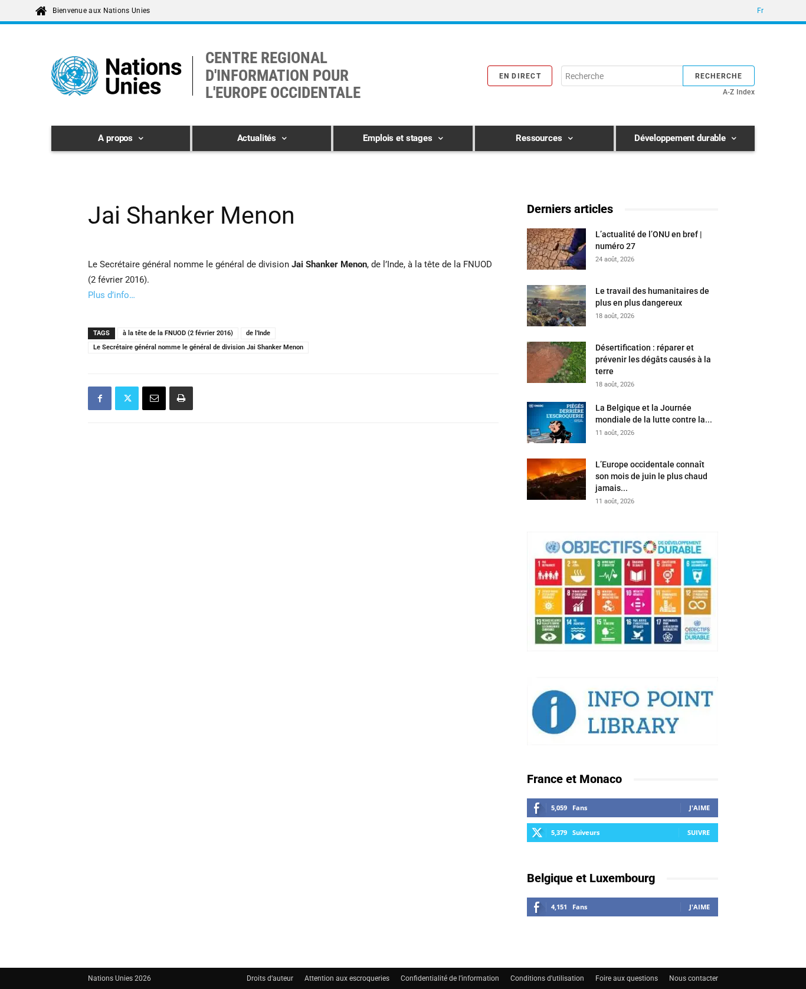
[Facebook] (100, 398)
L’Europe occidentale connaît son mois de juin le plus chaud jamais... (651, 476)
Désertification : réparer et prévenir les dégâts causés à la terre (653, 359)
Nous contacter (693, 978)
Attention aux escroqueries (346, 978)
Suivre (698, 832)
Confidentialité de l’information (450, 978)
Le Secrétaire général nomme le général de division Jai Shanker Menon (198, 347)
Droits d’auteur (270, 978)
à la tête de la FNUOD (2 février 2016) (178, 333)
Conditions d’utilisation (547, 978)
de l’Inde (258, 333)
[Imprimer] (181, 398)
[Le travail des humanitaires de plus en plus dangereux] (556, 307)
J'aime (699, 807)
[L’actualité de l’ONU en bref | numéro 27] (556, 250)
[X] (127, 398)
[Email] (154, 398)
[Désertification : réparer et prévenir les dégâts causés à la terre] (556, 364)
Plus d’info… (111, 295)
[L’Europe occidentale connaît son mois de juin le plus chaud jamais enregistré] (556, 481)
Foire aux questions (626, 978)
